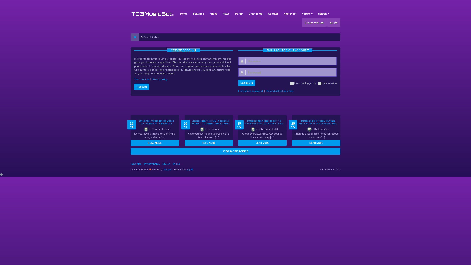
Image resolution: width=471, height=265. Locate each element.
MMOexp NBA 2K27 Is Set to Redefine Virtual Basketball (264, 122)
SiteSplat (167, 169)
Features (198, 13)
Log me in (246, 82)
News (226, 13)
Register (142, 86)
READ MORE (155, 143)
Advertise (136, 163)
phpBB (190, 169)
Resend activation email (279, 90)
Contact (273, 13)
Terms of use (141, 78)
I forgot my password (250, 90)
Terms (176, 163)
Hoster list (290, 13)
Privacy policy (159, 78)
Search (322, 13)
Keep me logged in (305, 83)
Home (183, 13)
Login (334, 22)
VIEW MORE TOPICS (235, 151)
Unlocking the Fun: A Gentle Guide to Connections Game (210, 122)
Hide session (329, 83)
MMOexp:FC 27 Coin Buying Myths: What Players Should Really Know (318, 124)
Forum (239, 13)
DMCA (166, 163)
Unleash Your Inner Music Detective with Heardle (156, 122)
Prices (213, 13)
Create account (314, 22)
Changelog (256, 13)
